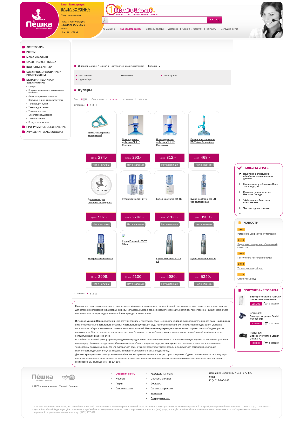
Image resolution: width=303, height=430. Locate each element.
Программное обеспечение (46, 127)
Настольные (85, 75)
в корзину (274, 303)
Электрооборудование (40, 115)
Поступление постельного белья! (254, 257)
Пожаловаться (124, 388)
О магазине (109, 29)
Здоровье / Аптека (39, 67)
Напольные (127, 75)
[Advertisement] (149, 51)
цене (115, 99)
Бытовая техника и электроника (127, 66)
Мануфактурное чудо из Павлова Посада (256, 193)
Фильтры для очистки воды (42, 96)
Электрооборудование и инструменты (43, 73)
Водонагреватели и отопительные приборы (46, 91)
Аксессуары (170, 75)
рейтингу (142, 99)
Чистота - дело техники (256, 208)
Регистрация (77, 4)
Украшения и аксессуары (44, 131)
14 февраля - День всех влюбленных (256, 201)
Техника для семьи (38, 107)
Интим (30, 52)
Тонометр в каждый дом (250, 268)
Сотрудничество (229, 29)
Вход (64, 4)
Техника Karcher (37, 118)
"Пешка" (63, 386)
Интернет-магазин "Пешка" (92, 66)
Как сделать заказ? (162, 373)
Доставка (173, 29)
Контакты (211, 29)
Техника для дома (37, 111)
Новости (121, 378)
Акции (119, 383)
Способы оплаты (155, 29)
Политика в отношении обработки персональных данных (258, 176)
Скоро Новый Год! (246, 278)
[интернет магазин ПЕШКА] (40, 37)
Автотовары (35, 47)
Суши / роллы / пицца (41, 62)
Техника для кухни (38, 103)
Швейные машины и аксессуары (45, 100)
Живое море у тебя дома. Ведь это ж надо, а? (260, 185)
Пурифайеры (85, 79)
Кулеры (32, 86)
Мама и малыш (37, 57)
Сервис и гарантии (192, 29)
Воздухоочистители (38, 122)
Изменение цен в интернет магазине (256, 234)
